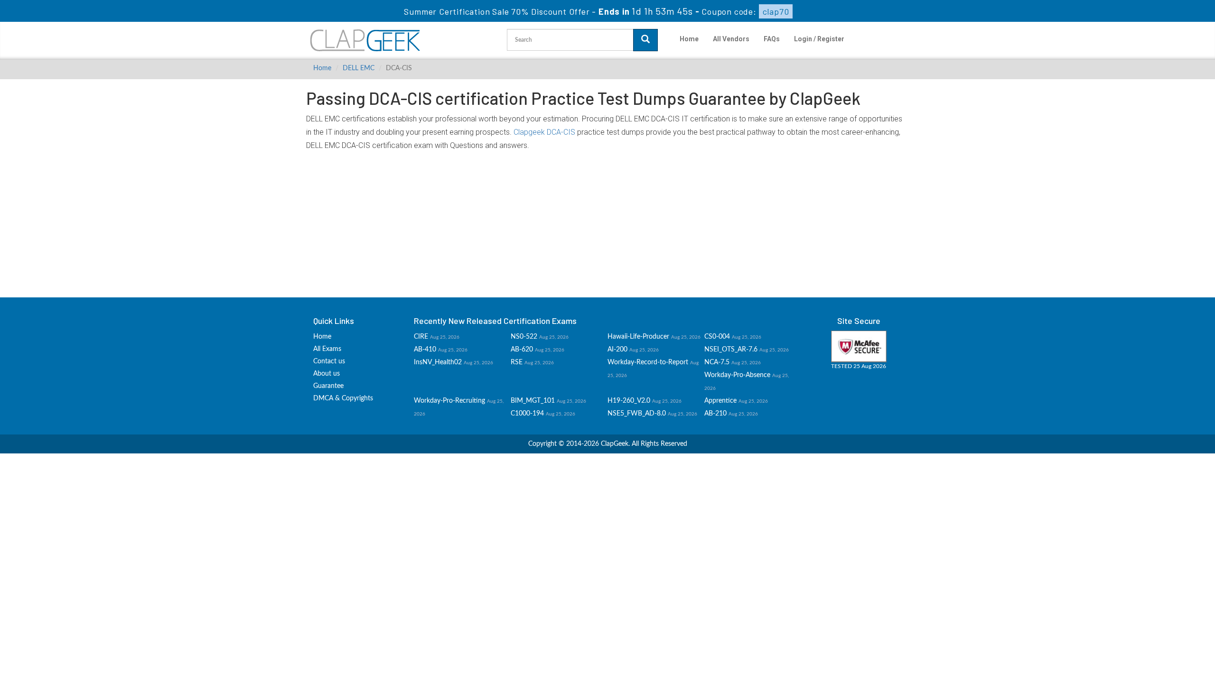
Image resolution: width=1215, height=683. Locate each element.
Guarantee (328, 386)
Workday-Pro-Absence (737, 375)
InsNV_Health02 (438, 362)
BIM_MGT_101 (533, 400)
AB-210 (715, 413)
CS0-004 (717, 336)
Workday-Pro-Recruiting (449, 400)
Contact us (329, 361)
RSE (517, 362)
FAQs (772, 39)
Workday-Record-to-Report (648, 362)
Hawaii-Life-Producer (638, 336)
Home (689, 39)
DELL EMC (358, 68)
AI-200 (617, 349)
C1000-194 (527, 413)
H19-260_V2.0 (629, 400)
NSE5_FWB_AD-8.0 (637, 413)
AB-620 (522, 349)
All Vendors (731, 39)
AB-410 (425, 349)
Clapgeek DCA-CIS (544, 132)
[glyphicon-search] (645, 40)
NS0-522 (524, 336)
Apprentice (720, 400)
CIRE (421, 336)
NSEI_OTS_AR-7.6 (730, 349)
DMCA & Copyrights (343, 398)
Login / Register (819, 39)
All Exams (327, 349)
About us (326, 373)
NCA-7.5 (716, 362)
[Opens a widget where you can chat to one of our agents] (1150, 629)
